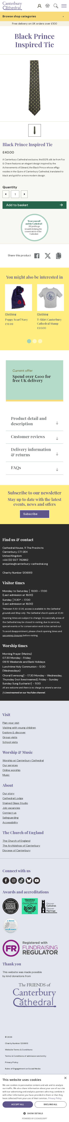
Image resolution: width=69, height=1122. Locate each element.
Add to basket (17, 205)
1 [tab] (29, 341)
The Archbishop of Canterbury (21, 845)
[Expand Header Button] (64, 6)
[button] (34, 1113)
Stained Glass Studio (15, 803)
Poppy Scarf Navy (16, 319)
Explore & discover (14, 732)
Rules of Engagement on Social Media (22, 1068)
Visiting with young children (19, 727)
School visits (10, 742)
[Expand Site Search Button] (56, 6)
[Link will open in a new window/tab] (6, 880)
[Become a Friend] (34, 1001)
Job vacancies (11, 808)
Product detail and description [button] (29, 421)
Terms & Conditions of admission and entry (25, 1056)
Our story (8, 793)
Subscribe (30, 514)
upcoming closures (12, 635)
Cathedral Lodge (13, 798)
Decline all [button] (50, 1104)
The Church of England (16, 841)
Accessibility (10, 822)
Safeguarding (11, 817)
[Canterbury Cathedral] (13, 6)
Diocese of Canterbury (16, 850)
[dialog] (34, 1098)
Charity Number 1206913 (16, 1043)
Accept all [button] (17, 1104)
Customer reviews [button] (28, 436)
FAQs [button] (16, 467)
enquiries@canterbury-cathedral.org (25, 564)
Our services (10, 765)
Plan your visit (11, 723)
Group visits (10, 737)
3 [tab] (40, 341)
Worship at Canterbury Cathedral (23, 760)
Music (6, 775)
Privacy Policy (11, 1062)
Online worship (11, 770)
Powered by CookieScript (34, 1118)
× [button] (65, 1078)
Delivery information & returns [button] (31, 452)
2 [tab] (34, 341)
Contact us (9, 813)
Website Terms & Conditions (18, 1049)
